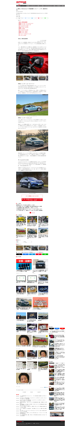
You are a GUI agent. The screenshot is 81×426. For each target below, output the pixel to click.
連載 (54, 5)
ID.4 (28, 159)
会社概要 (34, 423)
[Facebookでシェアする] (26, 18)
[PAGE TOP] (62, 421)
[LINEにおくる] (45, 18)
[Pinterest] (39, 18)
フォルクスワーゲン (23, 159)
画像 (38, 5)
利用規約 (18, 423)
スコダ (39, 161)
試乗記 (28, 5)
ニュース (23, 5)
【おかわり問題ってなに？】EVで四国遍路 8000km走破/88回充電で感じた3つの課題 (29, 206)
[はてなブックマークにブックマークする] (32, 18)
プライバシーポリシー (22, 423)
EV (18, 5)
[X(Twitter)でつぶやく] (19, 18)
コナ (27, 83)
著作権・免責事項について (29, 423)
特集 (42, 5)
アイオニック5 (29, 117)
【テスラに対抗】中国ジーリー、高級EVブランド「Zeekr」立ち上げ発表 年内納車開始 (29, 210)
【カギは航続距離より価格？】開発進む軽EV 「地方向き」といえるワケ (27, 207)
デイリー (51, 363)
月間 (62, 363)
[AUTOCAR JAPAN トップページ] (16, 252)
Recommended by (42, 387)
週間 (57, 363)
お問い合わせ (37, 423)
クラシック (33, 5)
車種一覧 (58, 5)
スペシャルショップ (48, 5)
